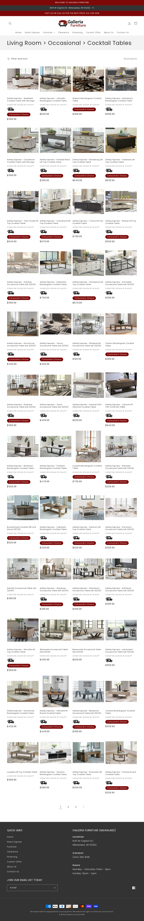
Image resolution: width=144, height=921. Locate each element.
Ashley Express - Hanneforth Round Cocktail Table (54, 712)
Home (10, 836)
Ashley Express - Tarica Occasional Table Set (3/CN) (54, 344)
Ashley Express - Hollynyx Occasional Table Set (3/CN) (21, 283)
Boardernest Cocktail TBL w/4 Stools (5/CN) (21, 528)
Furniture (11, 846)
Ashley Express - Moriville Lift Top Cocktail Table (21, 650)
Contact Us (13, 871)
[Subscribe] (54, 887)
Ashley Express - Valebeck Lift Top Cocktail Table (120, 161)
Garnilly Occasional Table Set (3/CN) (21, 589)
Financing (12, 856)
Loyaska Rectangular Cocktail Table (87, 467)
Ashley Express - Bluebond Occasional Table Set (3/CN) (87, 712)
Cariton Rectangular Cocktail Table (119, 344)
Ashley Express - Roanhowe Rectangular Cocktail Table (20, 712)
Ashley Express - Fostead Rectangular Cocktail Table (53, 467)
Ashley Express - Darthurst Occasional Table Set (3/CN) (119, 589)
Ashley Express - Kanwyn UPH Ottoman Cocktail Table (87, 405)
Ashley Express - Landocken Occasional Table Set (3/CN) (119, 650)
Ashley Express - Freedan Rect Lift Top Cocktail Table (55, 161)
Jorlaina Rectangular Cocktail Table (120, 712)
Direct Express (14, 841)
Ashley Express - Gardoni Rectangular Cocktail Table (53, 773)
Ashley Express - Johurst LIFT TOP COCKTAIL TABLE (119, 405)
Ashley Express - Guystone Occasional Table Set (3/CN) (54, 589)
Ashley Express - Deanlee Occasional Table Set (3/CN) (119, 467)
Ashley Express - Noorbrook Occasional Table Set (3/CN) (21, 344)
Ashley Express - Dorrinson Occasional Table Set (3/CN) (119, 528)
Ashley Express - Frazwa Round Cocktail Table (120, 773)
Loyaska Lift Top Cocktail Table (22, 772)
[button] (10, 23)
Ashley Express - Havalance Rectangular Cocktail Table (119, 99)
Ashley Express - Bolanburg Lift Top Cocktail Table (88, 161)
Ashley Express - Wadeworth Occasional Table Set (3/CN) (87, 344)
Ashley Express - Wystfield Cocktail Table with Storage (20, 99)
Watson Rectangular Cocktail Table (87, 99)
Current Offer (14, 861)
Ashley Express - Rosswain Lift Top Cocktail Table (87, 773)
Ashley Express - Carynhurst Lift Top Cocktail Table (55, 222)
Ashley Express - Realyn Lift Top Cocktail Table (120, 222)
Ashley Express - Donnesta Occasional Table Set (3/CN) (119, 283)
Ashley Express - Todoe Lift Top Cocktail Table (88, 222)
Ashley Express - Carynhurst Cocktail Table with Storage (21, 161)
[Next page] (83, 807)
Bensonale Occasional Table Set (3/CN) (87, 650)
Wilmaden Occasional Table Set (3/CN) (54, 650)
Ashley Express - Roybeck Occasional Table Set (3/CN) (21, 405)
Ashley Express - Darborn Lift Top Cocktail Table (87, 528)
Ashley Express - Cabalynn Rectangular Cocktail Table (53, 528)
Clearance (12, 851)
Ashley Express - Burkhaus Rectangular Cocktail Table (20, 467)
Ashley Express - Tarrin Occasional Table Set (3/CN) (54, 405)
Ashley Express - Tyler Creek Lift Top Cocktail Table (22, 222)
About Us (11, 866)
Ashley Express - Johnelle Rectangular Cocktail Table (53, 99)
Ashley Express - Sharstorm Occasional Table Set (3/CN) (87, 589)
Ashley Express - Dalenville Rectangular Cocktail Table (53, 283)
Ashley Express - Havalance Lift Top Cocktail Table (88, 283)
